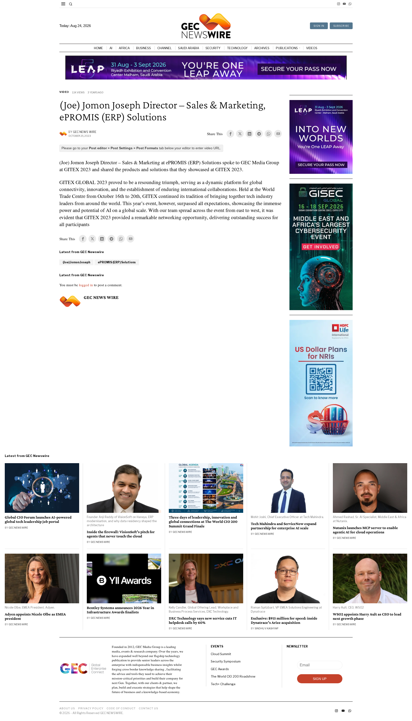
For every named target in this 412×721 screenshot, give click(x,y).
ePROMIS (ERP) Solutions (117, 262)
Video (64, 92)
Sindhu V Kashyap (266, 628)
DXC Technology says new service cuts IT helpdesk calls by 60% (203, 620)
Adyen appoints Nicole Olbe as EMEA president (35, 616)
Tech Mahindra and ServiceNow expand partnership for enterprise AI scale (283, 526)
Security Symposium (226, 661)
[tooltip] (338, 3)
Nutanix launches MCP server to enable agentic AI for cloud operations (365, 530)
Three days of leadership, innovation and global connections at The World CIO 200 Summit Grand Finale (203, 521)
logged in (86, 284)
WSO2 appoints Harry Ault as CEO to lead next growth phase (367, 616)
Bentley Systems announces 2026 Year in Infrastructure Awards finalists (120, 610)
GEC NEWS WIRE (84, 132)
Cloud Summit (221, 654)
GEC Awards (220, 669)
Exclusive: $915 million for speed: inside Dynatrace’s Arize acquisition (284, 620)
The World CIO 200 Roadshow (233, 676)
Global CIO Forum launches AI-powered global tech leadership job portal (38, 519)
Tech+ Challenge (223, 684)
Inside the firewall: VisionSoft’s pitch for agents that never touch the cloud (121, 534)
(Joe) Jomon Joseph (76, 262)
